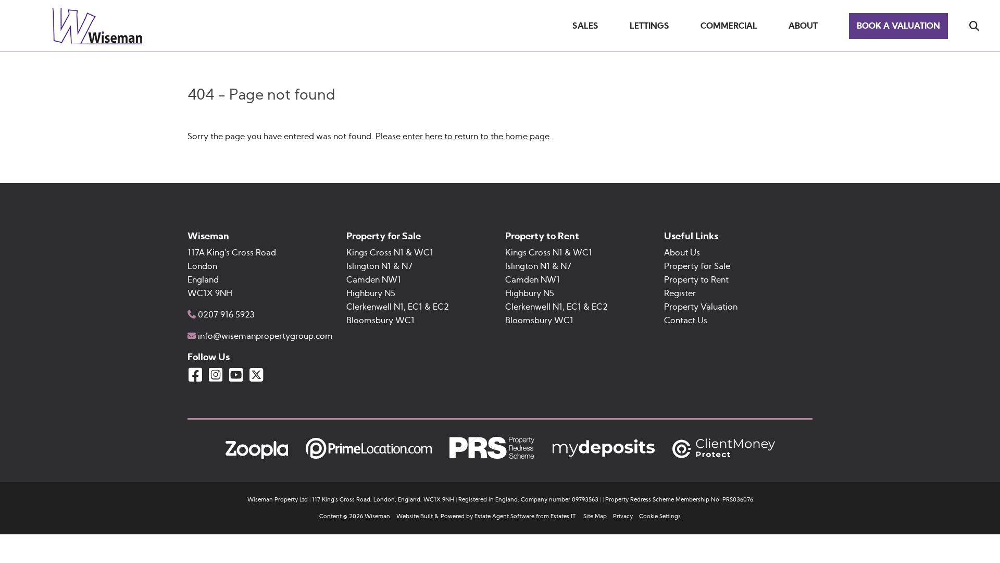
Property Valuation (701, 307)
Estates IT (563, 516)
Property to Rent (696, 280)
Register (680, 293)
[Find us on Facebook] (195, 375)
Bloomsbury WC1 (380, 320)
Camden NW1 (373, 280)
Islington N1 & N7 (379, 266)
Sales (585, 26)
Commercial (729, 26)
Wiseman (377, 516)
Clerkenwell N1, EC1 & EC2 (397, 307)
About (803, 26)
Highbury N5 (370, 293)
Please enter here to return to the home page (462, 136)
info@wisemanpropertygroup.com (265, 336)
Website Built (414, 516)
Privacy (623, 516)
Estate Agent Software (504, 516)
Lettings (649, 26)
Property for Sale (697, 266)
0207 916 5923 (226, 315)
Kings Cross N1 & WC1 (389, 253)
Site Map (595, 516)
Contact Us (685, 320)
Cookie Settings (660, 516)
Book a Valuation (898, 26)
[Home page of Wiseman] (99, 42)
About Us (682, 253)
